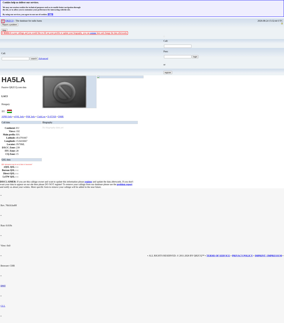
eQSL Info (19, 116)
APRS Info (6, 116)
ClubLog (41, 116)
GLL (3, 306)
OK (50, 14)
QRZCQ (9, 21)
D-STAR (51, 116)
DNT (3, 286)
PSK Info (30, 116)
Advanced (43, 58)
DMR (61, 116)
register (93, 33)
